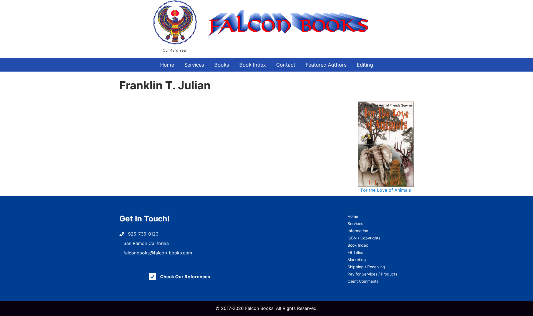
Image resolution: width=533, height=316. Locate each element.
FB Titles (355, 252)
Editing (365, 65)
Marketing (357, 259)
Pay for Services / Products (372, 274)
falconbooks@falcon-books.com (158, 253)
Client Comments (363, 281)
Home (167, 65)
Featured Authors (326, 65)
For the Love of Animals (386, 190)
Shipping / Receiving (366, 266)
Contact (285, 65)
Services (194, 65)
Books (221, 65)
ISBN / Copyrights (364, 238)
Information (358, 230)
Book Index (252, 65)
